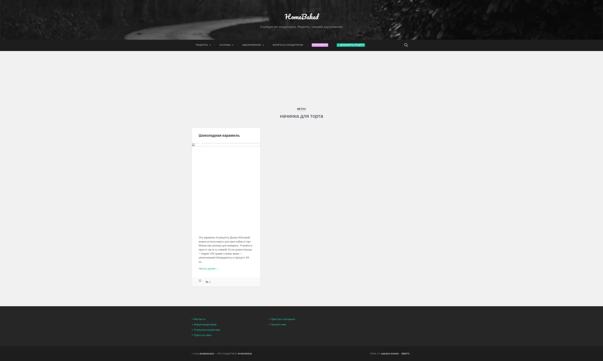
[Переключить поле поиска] (406, 45)
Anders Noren (390, 353)
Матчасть (200, 319)
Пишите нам (278, 324)
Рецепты (202, 44)
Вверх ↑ (406, 353)
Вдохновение (251, 44)
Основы (225, 44)
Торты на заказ (203, 335)
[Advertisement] (301, 75)
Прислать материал (283, 319)
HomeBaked (301, 16)
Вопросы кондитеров (288, 44)
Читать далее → (209, 268)
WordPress (245, 353)
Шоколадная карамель (219, 135)
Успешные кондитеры (207, 329)
